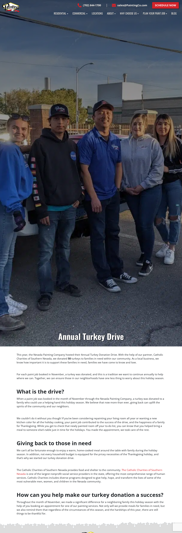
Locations (97, 13)
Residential (60, 13)
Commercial (79, 13)
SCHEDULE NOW (165, 5)
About (110, 13)
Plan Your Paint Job (154, 13)
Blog (174, 13)
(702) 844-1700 (92, 5)
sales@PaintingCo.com (132, 5)
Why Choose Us (128, 13)
